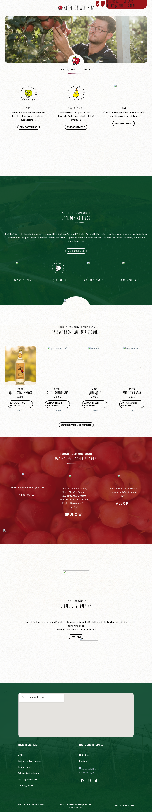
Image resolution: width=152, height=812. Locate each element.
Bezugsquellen (115, 5)
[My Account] (97, 3)
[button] (20, 404)
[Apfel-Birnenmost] (20, 365)
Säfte (57, 389)
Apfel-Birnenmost (20, 392)
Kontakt (132, 5)
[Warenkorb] (104, 3)
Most (20, 389)
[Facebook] (82, 780)
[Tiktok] (96, 780)
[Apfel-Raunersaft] (57, 365)
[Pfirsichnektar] (131, 365)
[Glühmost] (94, 365)
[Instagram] (89, 780)
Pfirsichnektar (132, 392)
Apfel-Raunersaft (57, 392)
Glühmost (94, 392)
